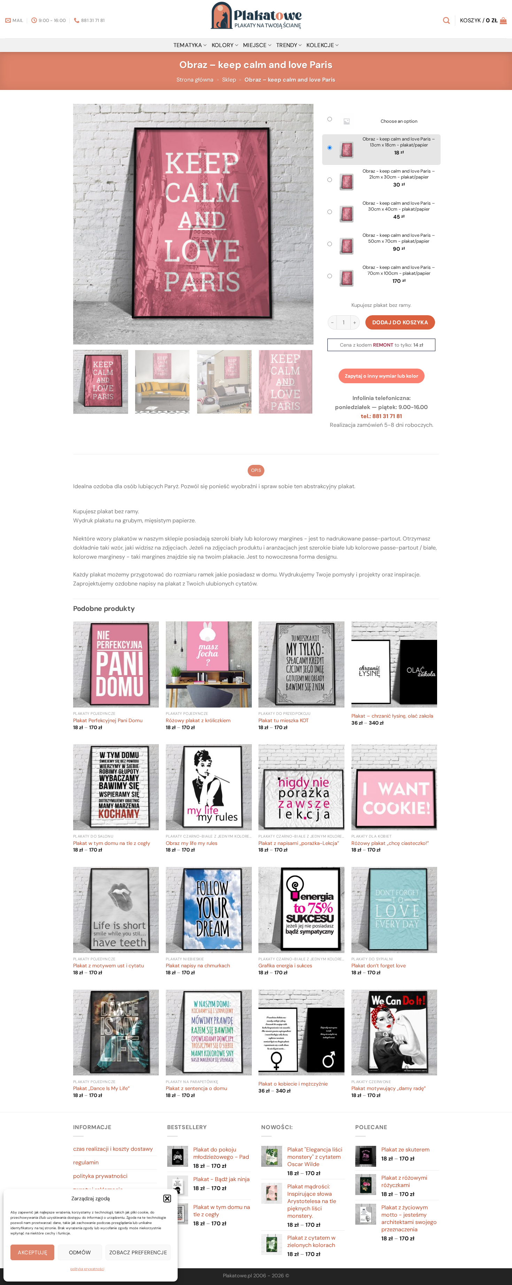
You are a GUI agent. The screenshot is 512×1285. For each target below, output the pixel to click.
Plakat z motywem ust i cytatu (108, 966)
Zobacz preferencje (138, 1252)
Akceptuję (32, 1252)
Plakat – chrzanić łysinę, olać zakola (392, 716)
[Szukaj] (446, 20)
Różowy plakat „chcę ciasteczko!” (390, 843)
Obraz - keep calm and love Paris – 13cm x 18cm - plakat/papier (399, 142)
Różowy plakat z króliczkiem (198, 721)
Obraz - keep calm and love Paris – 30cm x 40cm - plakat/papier (399, 206)
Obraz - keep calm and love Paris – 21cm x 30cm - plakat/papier (399, 174)
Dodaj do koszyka (400, 322)
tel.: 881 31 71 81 (381, 416)
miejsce (254, 45)
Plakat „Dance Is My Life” (101, 1089)
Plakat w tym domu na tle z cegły (111, 843)
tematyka (187, 45)
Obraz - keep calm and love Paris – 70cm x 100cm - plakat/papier (399, 270)
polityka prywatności (87, 1269)
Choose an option (399, 121)
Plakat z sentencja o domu (196, 1089)
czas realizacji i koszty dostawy (113, 1148)
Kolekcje (320, 45)
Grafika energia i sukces (285, 966)
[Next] (300, 224)
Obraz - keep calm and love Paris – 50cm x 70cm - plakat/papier (399, 238)
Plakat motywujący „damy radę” (388, 1089)
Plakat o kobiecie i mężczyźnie (293, 1084)
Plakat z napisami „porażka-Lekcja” (298, 843)
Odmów (80, 1252)
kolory (223, 45)
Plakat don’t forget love (378, 966)
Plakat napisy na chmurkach (198, 966)
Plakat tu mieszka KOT (283, 721)
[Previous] (86, 224)
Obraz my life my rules (191, 843)
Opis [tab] (256, 470)
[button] (167, 1198)
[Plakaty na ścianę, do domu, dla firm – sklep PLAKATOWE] (256, 19)
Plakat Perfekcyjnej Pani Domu (107, 721)
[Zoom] (82, 336)
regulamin (86, 1162)
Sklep (229, 79)
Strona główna (195, 79)
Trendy (286, 45)
